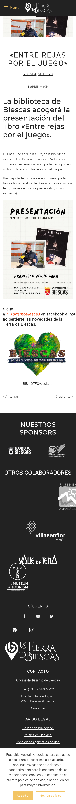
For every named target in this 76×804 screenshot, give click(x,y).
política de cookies (31, 780)
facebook (55, 314)
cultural (47, 384)
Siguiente (64, 396)
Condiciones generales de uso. (38, 742)
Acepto (23, 795)
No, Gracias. (50, 795)
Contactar (38, 708)
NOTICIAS (45, 74)
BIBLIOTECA (32, 384)
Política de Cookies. (38, 735)
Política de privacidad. (38, 728)
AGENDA (29, 74)
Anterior (11, 396)
